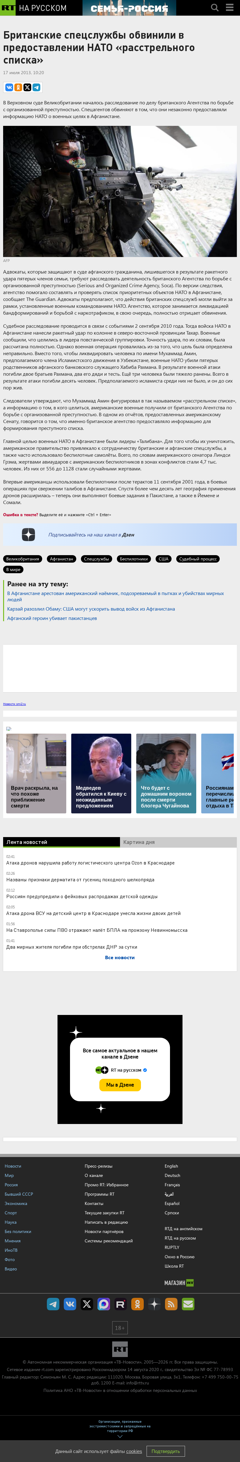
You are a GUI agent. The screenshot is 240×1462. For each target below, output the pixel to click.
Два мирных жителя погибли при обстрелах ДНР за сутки (71, 946)
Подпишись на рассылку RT (188, 1304)
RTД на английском (183, 1228)
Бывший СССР (19, 1194)
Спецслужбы (96, 559)
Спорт (11, 1213)
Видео (11, 1269)
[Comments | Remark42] (120, 668)
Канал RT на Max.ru (104, 1304)
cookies (134, 1451)
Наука (11, 1222)
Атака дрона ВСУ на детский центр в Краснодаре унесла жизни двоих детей (93, 913)
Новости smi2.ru (14, 704)
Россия (11, 1185)
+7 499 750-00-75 (220, 1377)
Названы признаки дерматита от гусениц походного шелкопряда (80, 879)
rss (171, 1304)
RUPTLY (172, 1247)
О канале (94, 1175)
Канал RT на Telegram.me (53, 1304)
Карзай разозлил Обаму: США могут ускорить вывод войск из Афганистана (91, 608)
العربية (169, 1194)
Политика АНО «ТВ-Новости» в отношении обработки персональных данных (120, 1390)
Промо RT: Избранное (106, 1185)
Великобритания (22, 559)
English (171, 1166)
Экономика (16, 1203)
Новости (13, 1166)
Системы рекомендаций (109, 1241)
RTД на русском (180, 1238)
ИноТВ (11, 1250)
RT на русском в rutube (120, 1304)
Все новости (120, 957)
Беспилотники (134, 559)
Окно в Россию (179, 1257)
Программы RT (99, 1194)
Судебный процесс (198, 559)
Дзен (128, 534)
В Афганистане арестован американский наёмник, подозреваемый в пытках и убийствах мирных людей (115, 596)
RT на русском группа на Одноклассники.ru (137, 1304)
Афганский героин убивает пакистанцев (52, 618)
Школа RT (174, 1266)
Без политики (18, 1231)
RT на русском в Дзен (154, 1304)
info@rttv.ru (137, 1383)
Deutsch (172, 1175)
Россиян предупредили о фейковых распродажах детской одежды (82, 896)
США (163, 559)
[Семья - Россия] (129, 8)
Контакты (94, 1203)
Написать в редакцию (106, 1222)
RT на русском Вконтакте (70, 1304)
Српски (172, 1213)
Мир (9, 1175)
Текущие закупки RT (104, 1213)
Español (172, 1203)
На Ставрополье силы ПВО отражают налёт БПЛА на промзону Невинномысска (97, 929)
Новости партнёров (104, 1231)
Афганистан (61, 559)
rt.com (48, 1369)
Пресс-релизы (98, 1166)
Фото (10, 1259)
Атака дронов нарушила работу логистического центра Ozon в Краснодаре (90, 862)
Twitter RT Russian (87, 1304)
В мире (13, 569)
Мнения (13, 1241)
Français (172, 1185)
